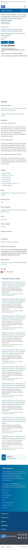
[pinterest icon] (21, 538)
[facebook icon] (19, 535)
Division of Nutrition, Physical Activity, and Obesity (12, 115)
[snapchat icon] (24, 538)
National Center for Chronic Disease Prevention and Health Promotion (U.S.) (11, 30)
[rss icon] (26, 538)
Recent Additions (6, 495)
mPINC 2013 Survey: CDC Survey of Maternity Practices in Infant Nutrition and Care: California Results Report (13, 352)
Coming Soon (5, 497)
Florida (3, 227)
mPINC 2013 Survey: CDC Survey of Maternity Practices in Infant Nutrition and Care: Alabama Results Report (13, 284)
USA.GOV (9, 547)
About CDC (4, 517)
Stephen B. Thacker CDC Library (9, 242)
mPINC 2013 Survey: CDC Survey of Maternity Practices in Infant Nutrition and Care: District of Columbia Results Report (14, 420)
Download (4, 42)
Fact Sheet (4, 219)
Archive (3, 529)
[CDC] (3, 6)
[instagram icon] (24, 535)
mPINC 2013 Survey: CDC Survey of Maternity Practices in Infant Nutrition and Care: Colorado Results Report (13, 369)
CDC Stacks (7, 468)
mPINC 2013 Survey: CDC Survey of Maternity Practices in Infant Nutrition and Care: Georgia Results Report (13, 438)
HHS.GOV (3, 547)
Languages (4, 525)
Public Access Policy (7, 505)
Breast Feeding (6, 173)
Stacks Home (5, 490)
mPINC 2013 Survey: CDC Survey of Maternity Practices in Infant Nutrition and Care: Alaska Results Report (13, 301)
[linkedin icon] (26, 535)
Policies (3, 521)
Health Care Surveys (7, 175)
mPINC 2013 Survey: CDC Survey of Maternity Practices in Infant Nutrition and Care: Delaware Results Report (13, 402)
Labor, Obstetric (6, 179)
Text (2, 202)
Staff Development (7, 185)
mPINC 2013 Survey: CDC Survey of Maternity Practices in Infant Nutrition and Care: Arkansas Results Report (13, 335)
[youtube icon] (19, 538)
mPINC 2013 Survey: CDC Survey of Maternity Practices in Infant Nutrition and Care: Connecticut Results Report (13, 385)
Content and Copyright (8, 502)
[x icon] (21, 535)
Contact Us (5, 507)
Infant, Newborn (6, 177)
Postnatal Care (6, 181)
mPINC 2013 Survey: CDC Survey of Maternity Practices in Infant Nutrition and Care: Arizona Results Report (13, 318)
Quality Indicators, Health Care (10, 183)
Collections (5, 492)
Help (3, 500)
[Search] (25, 6)
